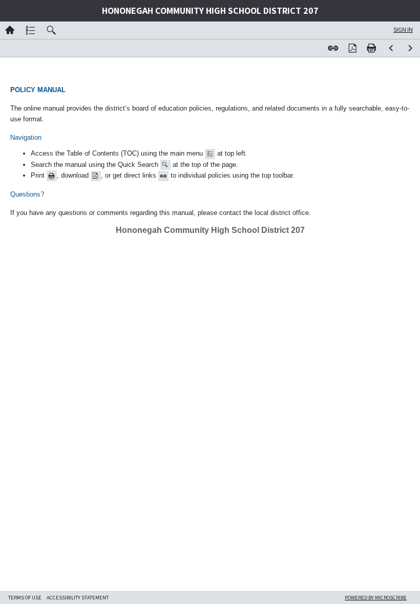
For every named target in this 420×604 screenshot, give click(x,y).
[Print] (372, 48)
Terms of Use (24, 597)
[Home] (10, 30)
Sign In (403, 29)
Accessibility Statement (78, 597)
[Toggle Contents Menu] (31, 30)
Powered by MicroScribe (376, 597)
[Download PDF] (352, 48)
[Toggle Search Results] (52, 30)
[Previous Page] (391, 48)
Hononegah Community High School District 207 (210, 10)
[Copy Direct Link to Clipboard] (333, 48)
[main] (210, 158)
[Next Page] (410, 48)
